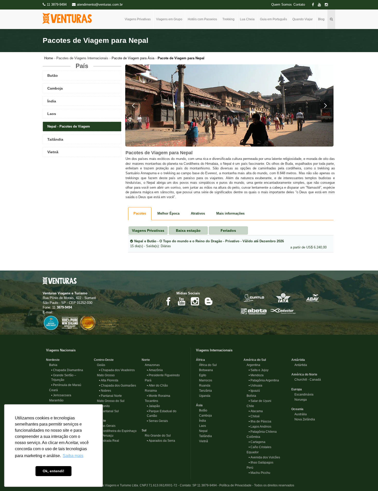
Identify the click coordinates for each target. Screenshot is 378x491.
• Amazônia (155, 370)
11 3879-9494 (57, 4)
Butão (201, 410)
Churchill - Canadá (306, 379)
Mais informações (230, 213)
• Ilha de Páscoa (260, 421)
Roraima (149, 390)
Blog (321, 19)
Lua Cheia (247, 19)
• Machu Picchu (259, 473)
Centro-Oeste (104, 360)
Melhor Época (168, 213)
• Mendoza (256, 375)
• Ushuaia (255, 385)
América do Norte (304, 374)
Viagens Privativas (138, 19)
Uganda (203, 396)
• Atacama (256, 411)
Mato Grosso (104, 375)
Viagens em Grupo (169, 19)
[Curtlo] (253, 297)
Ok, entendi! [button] (53, 471)
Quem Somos (281, 4)
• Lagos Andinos (260, 426)
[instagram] (328, 5)
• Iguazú (254, 390)
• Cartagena (257, 442)
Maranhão (55, 400)
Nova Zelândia (303, 419)
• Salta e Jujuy (258, 370)
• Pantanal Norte (110, 396)
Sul (144, 430)
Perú (248, 467)
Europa (296, 389)
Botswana (204, 370)
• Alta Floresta (108, 380)
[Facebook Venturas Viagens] (168, 301)
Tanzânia (204, 390)
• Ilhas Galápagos (261, 462)
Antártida (298, 360)
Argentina (252, 365)
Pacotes (139, 213)
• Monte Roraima (158, 396)
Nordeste (53, 360)
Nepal (202, 431)
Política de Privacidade (235, 485)
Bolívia (250, 396)
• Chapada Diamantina (67, 370)
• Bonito (104, 406)
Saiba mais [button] (73, 456)
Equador (251, 452)
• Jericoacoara (61, 395)
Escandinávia (302, 394)
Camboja (204, 415)
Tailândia (204, 436)
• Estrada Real (109, 440)
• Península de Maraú (66, 385)
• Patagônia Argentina (264, 380)
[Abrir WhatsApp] (365, 478)
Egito (201, 375)
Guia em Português (273, 19)
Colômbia (252, 437)
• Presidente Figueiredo (163, 375)
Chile (249, 406)
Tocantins (150, 401)
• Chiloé (254, 416)
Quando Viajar (302, 19)
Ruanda (203, 385)
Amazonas (151, 365)
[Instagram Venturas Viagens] (195, 301)
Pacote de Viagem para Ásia (133, 58)
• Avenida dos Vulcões (264, 457)
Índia (201, 420)
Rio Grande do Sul (156, 435)
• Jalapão (153, 406)
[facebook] (314, 5)
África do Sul (206, 365)
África (200, 360)
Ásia (199, 405)
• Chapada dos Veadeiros (117, 370)
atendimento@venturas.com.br (78, 312)
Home (48, 58)
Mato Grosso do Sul (109, 401)
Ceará (52, 390)
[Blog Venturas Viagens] (208, 301)
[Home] (69, 18)
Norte (146, 360)
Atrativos (198, 213)
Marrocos (204, 380)
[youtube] (321, 5)
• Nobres (105, 390)
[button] (133, 105)
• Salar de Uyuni (260, 401)
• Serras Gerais (157, 421)
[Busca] (331, 19)
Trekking (228, 19)
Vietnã (202, 441)
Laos (201, 426)
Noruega (299, 399)
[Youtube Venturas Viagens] (181, 301)
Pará (146, 380)
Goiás (99, 365)
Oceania (297, 409)
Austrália (299, 414)
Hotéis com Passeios (202, 19)
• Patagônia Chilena (263, 432)
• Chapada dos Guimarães (117, 385)
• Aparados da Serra (161, 440)
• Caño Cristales (260, 447)
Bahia (51, 365)
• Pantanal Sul (109, 411)
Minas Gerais (104, 426)
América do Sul (255, 360)
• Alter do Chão (157, 385)
